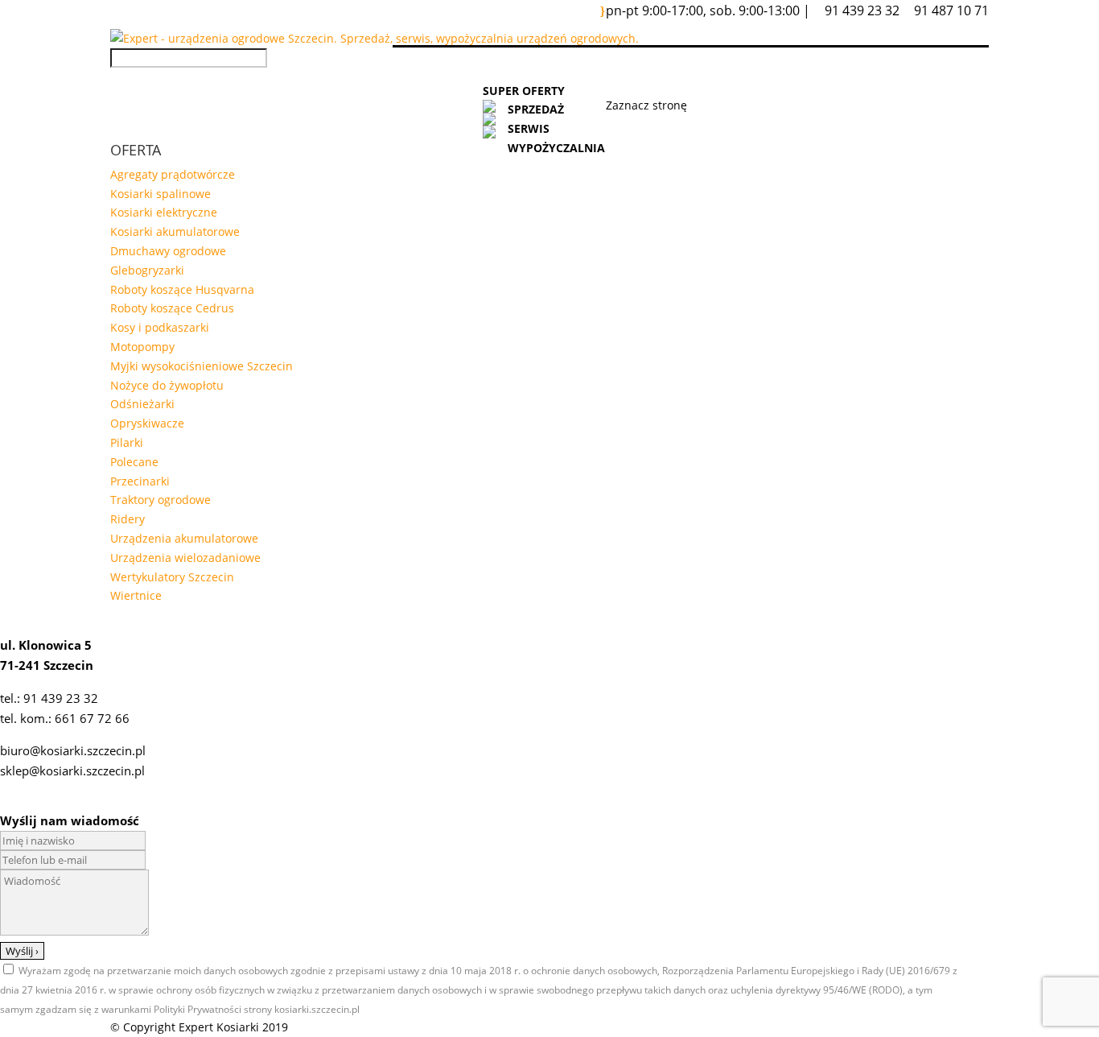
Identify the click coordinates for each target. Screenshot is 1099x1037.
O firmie (854, 71)
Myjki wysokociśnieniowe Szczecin (201, 366)
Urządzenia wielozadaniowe (185, 557)
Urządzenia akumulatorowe (184, 538)
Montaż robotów (753, 71)
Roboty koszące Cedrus (172, 308)
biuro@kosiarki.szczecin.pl (73, 750)
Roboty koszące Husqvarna (182, 289)
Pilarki (126, 442)
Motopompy (142, 346)
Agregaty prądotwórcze (172, 174)
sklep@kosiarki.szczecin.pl (72, 770)
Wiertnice (136, 595)
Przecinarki (140, 481)
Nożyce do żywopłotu (167, 385)
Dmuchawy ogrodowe (168, 250)
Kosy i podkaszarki (159, 327)
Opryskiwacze (147, 423)
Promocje (646, 71)
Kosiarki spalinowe (160, 193)
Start (444, 71)
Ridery (127, 519)
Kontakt (927, 71)
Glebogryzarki (147, 270)
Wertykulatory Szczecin (172, 577)
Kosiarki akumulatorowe (175, 231)
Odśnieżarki (142, 403)
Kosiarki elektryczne (163, 212)
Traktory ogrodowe (160, 499)
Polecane (134, 461)
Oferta (504, 71)
